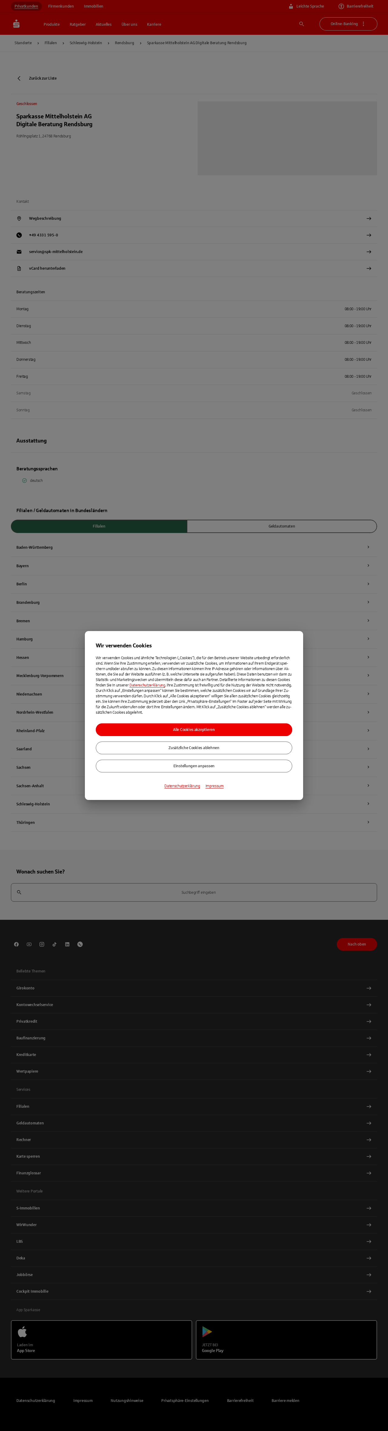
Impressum (215, 786)
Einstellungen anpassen (194, 766)
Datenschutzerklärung (147, 685)
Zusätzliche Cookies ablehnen (194, 748)
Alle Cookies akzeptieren (194, 730)
